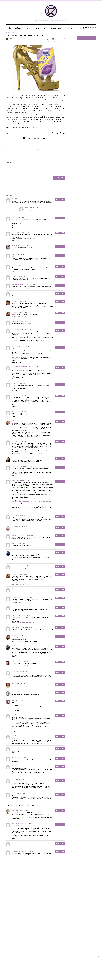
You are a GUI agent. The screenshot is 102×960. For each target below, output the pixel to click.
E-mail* (38, 149)
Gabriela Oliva (16, 527)
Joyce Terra (15, 314)
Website (8, 156)
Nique (14, 683)
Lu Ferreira (12, 40)
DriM (13, 766)
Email (64, 133)
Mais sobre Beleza (87, 38)
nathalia (14, 423)
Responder (60, 199)
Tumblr (90, 28)
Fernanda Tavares (17, 692)
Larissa (14, 607)
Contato (93, 28)
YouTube (86, 28)
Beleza (18, 28)
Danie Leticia (16, 615)
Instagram (81, 28)
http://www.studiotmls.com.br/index (21, 584)
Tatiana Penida (16, 330)
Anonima (14, 589)
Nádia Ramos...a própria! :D (20, 552)
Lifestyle (68, 28)
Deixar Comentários (37, 138)
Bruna (14, 301)
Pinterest (83, 28)
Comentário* (9, 162)
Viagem (28, 28)
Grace (13, 265)
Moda (8, 28)
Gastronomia (55, 28)
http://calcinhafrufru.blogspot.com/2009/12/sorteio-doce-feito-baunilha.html (31, 501)
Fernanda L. (15, 321)
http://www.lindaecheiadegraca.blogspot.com (23, 622)
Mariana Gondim (16, 637)
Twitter (88, 28)
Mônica (14, 411)
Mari (13, 543)
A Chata (14, 443)
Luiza (13, 515)
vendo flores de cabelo (18, 284)
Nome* (7, 149)
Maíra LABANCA (17, 810)
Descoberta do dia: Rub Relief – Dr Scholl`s (24, 35)
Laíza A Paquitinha (17, 293)
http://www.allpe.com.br (18, 357)
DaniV (14, 254)
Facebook (52, 133)
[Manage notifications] (98, 956)
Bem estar (40, 28)
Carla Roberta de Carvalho (20, 367)
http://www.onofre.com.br (18, 376)
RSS (95, 28)
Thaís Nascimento (17, 646)
